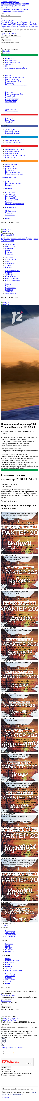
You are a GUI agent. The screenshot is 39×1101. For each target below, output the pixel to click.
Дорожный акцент (12, 131)
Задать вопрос (6, 1001)
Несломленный (11, 60)
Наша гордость (10, 92)
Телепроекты (16, 9)
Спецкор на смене (12, 153)
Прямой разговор (11, 100)
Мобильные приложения (14, 204)
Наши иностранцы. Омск (14, 94)
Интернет (8, 202)
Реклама (15, 26)
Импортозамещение (12, 280)
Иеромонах (9, 83)
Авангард (15, 11)
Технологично (10, 109)
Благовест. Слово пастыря (14, 77)
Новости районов (11, 278)
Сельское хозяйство (12, 271)
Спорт (7, 250)
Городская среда (11, 276)
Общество (9, 248)
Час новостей (26, 22)
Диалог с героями (11, 79)
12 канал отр (10, 215)
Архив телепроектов (8, 177)
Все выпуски (6, 925)
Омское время (10, 157)
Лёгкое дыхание (11, 164)
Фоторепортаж (10, 293)
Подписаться (6, 40)
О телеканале (10, 936)
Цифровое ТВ (10, 198)
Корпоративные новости (14, 183)
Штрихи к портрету (12, 172)
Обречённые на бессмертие (15, 155)
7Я (6, 66)
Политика (9, 254)
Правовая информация (13, 970)
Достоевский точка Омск (14, 149)
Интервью (9, 290)
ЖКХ (7, 261)
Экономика (9, 257)
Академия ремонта (12, 151)
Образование (10, 263)
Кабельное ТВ (10, 196)
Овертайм (9, 118)
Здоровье (8, 265)
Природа (8, 273)
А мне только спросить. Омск (16, 68)
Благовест (9, 75)
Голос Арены (10, 120)
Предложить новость (8, 20)
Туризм (8, 284)
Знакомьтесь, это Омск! (13, 81)
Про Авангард (6, 26)
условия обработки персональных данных (19, 1093)
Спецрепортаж (10, 102)
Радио (21, 11)
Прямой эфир (6, 9)
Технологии (9, 292)
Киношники (9, 166)
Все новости (9, 951)
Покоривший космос (12, 62)
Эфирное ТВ (10, 194)
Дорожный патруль (12, 133)
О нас (20, 26)
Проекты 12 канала (12, 98)
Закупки (8, 968)
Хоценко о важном (12, 140)
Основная (8, 213)
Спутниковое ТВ (11, 200)
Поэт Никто (9, 58)
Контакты (26, 26)
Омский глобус (10, 96)
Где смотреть (10, 192)
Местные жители (11, 111)
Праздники (9, 267)
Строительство (10, 259)
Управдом (9, 64)
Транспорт (9, 274)
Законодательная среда (13, 142)
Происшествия (10, 288)
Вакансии (8, 185)
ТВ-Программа (17, 24)
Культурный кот (11, 168)
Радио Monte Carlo (30, 24)
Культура (8, 252)
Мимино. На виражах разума (16, 85)
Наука (7, 286)
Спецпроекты (6, 11)
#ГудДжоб (9, 122)
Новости (24, 9)
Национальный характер (14, 174)
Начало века (9, 170)
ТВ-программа (10, 935)
